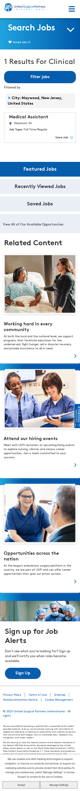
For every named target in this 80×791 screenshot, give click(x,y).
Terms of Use (38, 695)
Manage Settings (58, 785)
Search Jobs (31, 28)
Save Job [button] (61, 137)
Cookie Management (59, 699)
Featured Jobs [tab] (40, 169)
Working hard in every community (28, 327)
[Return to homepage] (24, 7)
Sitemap (59, 695)
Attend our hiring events (31, 439)
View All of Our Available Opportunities (33, 224)
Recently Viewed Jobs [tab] (40, 186)
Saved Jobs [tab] (40, 204)
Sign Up (22, 673)
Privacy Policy (12, 695)
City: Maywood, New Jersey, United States (35, 101)
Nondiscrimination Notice (20, 699)
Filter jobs (40, 77)
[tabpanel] (40, 223)
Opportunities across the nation (31, 556)
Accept (21, 785)
